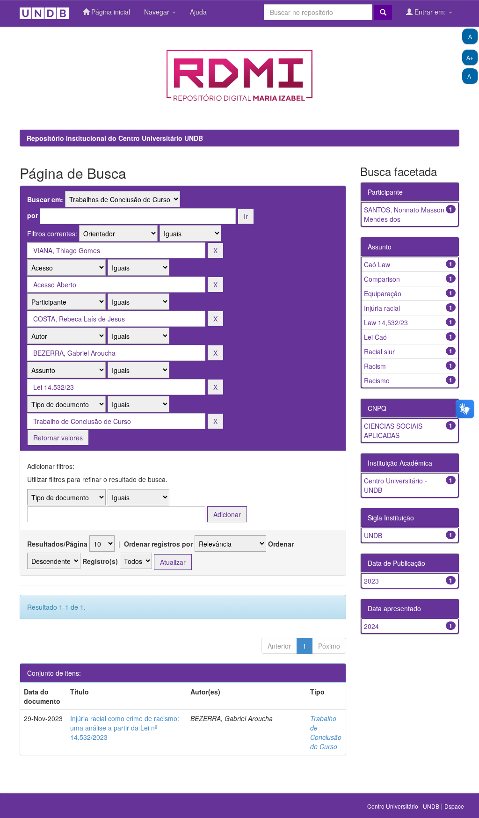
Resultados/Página (57, 543)
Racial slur (379, 351)
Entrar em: (430, 11)
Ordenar (281, 543)
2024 (371, 626)
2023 (371, 580)
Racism (375, 366)
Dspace (454, 806)
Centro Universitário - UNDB (404, 806)
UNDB (373, 535)
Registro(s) (100, 561)
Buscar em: (45, 199)
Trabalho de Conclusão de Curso (325, 732)
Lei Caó (375, 337)
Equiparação (382, 293)
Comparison (382, 279)
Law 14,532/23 (386, 322)
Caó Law (377, 264)
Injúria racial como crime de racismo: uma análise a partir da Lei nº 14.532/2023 (124, 728)
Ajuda (198, 11)
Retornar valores (58, 437)
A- (470, 76)
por (32, 215)
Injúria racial (382, 308)
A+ (469, 57)
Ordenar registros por (158, 543)
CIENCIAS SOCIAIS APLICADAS (393, 430)
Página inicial (109, 11)
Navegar (157, 11)
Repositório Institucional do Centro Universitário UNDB (115, 138)
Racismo (377, 380)
